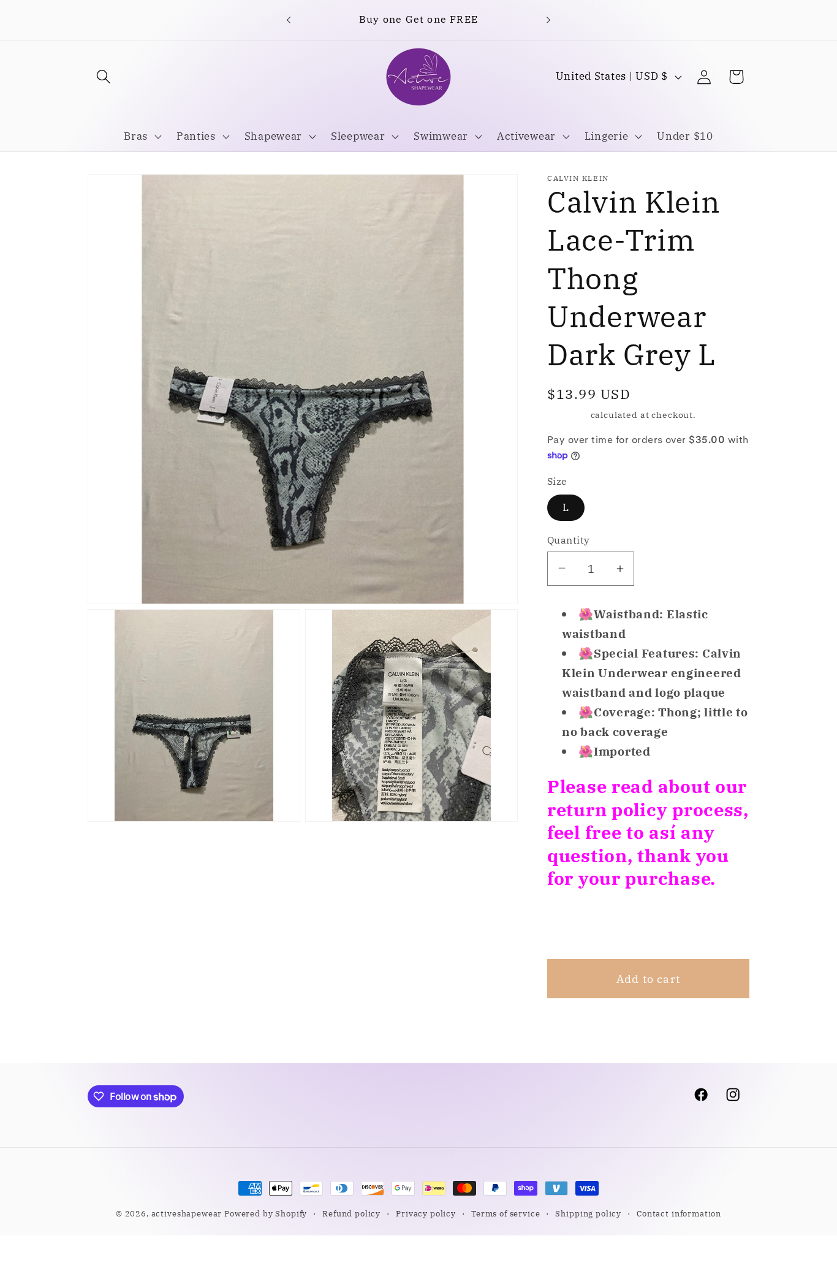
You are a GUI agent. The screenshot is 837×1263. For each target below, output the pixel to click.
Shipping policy (588, 1213)
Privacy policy (426, 1213)
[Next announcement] (548, 20)
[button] (104, 77)
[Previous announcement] (288, 20)
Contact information (679, 1213)
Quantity (568, 540)
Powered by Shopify (265, 1213)
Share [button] (579, 924)
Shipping (567, 414)
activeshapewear (186, 1213)
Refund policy (351, 1213)
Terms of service (505, 1213)
